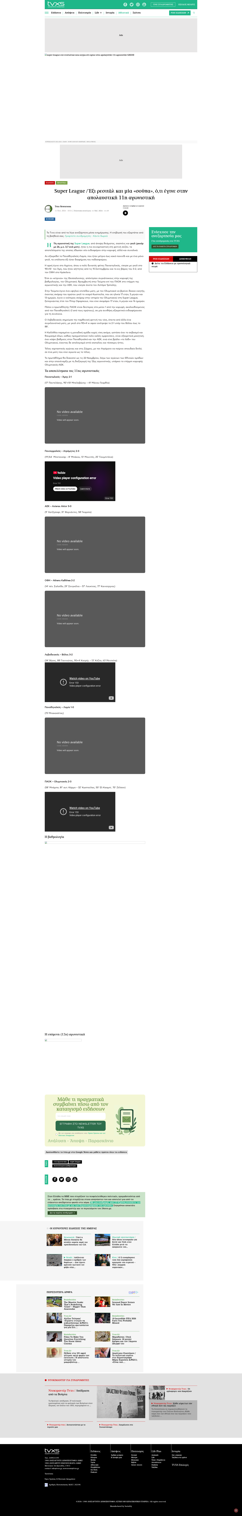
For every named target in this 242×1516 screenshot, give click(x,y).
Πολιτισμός (84, 13)
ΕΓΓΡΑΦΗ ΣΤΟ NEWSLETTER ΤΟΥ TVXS (81, 1126)
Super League (81, 243)
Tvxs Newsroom (63, 207)
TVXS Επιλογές (180, 1465)
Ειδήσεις (56, 13)
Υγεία (93, 1462)
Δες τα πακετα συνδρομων (165, 246)
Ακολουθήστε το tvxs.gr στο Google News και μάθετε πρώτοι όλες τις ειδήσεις (86, 1152)
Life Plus (156, 1451)
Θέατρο (134, 1457)
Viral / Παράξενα (158, 1460)
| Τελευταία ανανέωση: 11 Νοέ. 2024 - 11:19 (90, 211)
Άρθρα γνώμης (117, 1455)
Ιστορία (110, 13)
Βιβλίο (133, 1462)
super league (75, 1162)
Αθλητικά (123, 13)
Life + (98, 13)
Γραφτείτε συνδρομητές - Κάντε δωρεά (86, 236)
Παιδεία (155, 1465)
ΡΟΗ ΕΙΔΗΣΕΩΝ (178, 13)
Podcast (94, 1472)
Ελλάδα (94, 1455)
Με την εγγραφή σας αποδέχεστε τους (81, 1134)
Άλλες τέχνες (136, 1465)
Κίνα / (115, 1258)
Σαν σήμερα (177, 1455)
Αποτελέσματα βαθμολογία (65, 1166)
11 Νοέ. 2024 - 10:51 (63, 211)
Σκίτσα (137, 13)
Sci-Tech (94, 1470)
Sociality (128, 1506)
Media (93, 1460)
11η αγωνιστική (60, 1162)
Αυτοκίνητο (156, 1462)
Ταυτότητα (49, 1474)
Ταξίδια (154, 1467)
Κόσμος (94, 1457)
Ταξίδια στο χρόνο (179, 1457)
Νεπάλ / (70, 1258)
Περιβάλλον (95, 1467)
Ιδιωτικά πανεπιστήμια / (123, 1237)
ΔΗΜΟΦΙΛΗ (185, 259)
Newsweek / (70, 1237)
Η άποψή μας (116, 1457)
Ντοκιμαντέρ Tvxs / (62, 1390)
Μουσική (135, 1460)
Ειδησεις (50, 183)
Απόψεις (69, 13)
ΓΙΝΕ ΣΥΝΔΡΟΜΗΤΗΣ (163, 4)
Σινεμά (134, 1455)
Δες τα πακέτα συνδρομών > (62, 1213)
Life (153, 1457)
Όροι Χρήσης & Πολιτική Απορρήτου (60, 1479)
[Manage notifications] (236, 1510)
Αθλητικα (61, 183)
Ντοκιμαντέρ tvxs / (58, 1425)
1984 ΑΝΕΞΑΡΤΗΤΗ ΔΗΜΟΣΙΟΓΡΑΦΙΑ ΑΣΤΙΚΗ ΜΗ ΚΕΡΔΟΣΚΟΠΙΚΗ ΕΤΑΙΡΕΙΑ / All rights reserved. (124, 1502)
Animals (155, 1455)
